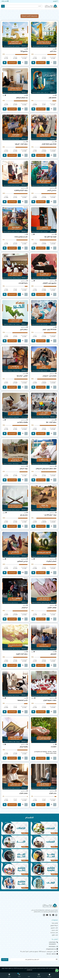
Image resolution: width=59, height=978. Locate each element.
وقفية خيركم (24, 747)
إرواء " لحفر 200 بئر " (50, 515)
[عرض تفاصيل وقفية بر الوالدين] (15, 405)
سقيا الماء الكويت (22, 654)
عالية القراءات (23, 283)
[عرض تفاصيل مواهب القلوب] (44, 591)
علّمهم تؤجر (52, 97)
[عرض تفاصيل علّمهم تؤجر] (44, 81)
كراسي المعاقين (22, 561)
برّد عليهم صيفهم (22, 97)
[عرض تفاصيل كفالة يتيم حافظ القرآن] (44, 127)
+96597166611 (52, 942)
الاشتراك (4, 959)
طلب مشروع (54, 928)
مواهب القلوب (51, 607)
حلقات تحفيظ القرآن (49, 700)
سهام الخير (24, 329)
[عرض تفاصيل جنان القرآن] (44, 776)
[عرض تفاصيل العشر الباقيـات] (44, 544)
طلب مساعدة (54, 932)
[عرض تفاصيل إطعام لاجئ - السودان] (44, 359)
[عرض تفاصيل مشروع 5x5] (15, 34)
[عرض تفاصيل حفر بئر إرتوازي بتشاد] (15, 220)
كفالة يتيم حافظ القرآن (49, 144)
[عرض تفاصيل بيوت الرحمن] (15, 452)
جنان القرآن (52, 793)
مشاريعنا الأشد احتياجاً (29, 16)
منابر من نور (24, 515)
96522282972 (52, 944)
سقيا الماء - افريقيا (21, 144)
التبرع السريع (41, 62)
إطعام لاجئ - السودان (49, 376)
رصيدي (54, 1)
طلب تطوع (55, 935)
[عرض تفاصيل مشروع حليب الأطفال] (44, 266)
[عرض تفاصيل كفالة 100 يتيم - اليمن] (44, 313)
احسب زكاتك (4, 1)
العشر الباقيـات (51, 561)
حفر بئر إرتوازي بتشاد (21, 237)
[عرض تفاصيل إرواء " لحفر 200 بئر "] (44, 498)
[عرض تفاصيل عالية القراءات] (15, 266)
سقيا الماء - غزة (51, 422)
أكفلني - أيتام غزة (22, 376)
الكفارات (53, 747)
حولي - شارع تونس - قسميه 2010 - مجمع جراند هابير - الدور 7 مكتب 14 (38, 951)
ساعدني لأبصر (51, 190)
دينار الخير (53, 51)
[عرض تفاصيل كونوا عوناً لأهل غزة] (44, 220)
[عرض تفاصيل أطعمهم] (44, 637)
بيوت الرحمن (24, 468)
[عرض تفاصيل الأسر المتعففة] (15, 684)
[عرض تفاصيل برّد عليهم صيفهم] (15, 81)
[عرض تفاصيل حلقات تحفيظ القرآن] (44, 684)
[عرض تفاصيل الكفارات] (44, 730)
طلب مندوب (54, 930)
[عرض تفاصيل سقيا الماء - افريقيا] (15, 127)
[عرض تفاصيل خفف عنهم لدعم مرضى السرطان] (44, 452)
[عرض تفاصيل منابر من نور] (15, 498)
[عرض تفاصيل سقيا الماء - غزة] (44, 405)
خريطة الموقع (54, 925)
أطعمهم (53, 654)
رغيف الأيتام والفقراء (21, 190)
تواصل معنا (55, 923)
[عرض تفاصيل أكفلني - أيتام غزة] (15, 359)
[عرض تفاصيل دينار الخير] (44, 34)
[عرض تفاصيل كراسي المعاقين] (15, 544)
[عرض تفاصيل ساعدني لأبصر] (44, 174)
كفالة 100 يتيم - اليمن (49, 329)
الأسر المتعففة (23, 700)
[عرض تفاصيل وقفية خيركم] (15, 730)
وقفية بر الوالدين (22, 422)
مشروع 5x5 (24, 51)
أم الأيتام (25, 607)
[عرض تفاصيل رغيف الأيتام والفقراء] (15, 174)
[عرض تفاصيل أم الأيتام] (15, 591)
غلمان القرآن (23, 793)
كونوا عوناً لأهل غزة (50, 237)
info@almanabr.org (51, 949)
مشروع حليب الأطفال (49, 283)
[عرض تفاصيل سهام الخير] (15, 313)
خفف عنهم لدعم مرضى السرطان (46, 468)
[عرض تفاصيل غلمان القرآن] (15, 776)
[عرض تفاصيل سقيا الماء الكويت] (15, 637)
